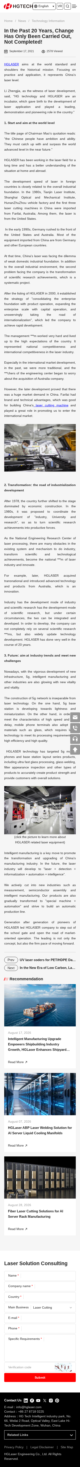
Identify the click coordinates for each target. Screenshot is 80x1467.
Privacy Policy (14, 1447)
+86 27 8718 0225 (31, 1411)
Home (8, 21)
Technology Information (48, 21)
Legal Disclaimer (42, 1447)
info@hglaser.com (29, 1407)
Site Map (67, 1447)
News (22, 21)
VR (60, 6)
